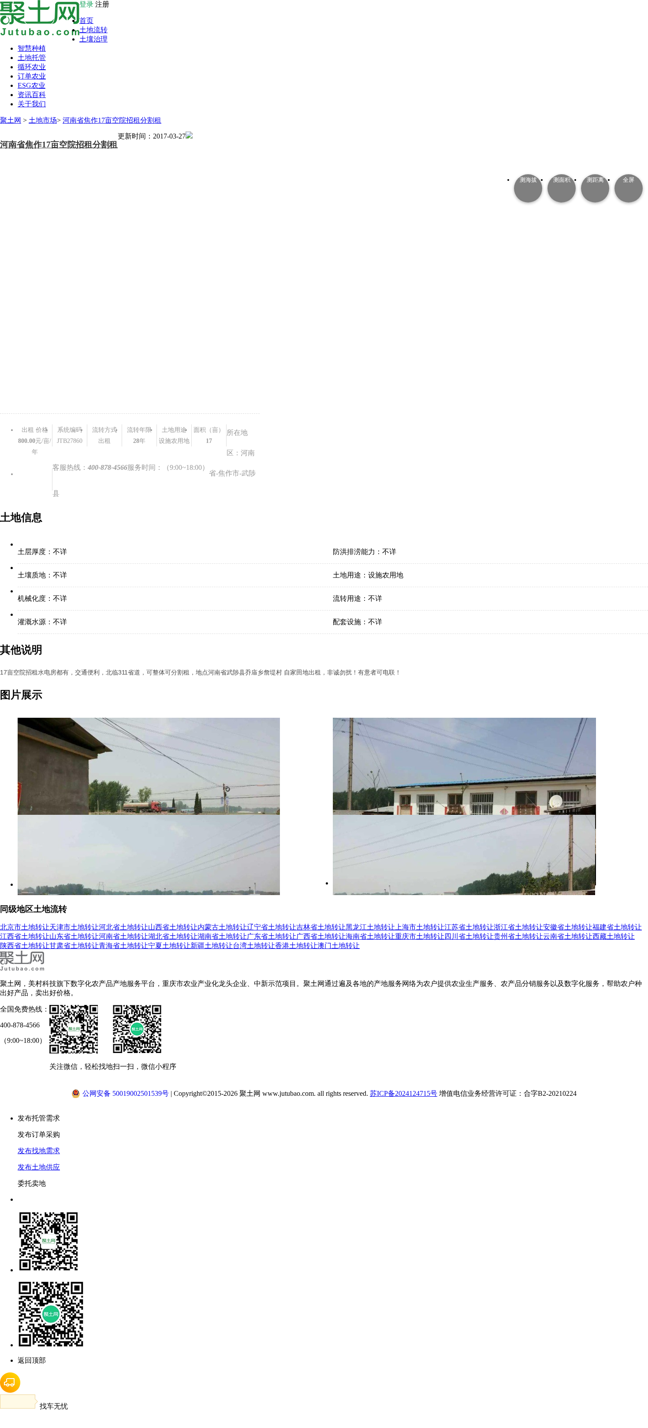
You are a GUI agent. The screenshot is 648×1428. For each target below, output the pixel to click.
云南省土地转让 (567, 936)
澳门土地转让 (338, 945)
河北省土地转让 (123, 927)
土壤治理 (93, 39)
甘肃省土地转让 (74, 945)
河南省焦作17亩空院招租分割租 (112, 120)
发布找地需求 (39, 1150)
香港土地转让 (296, 945)
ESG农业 (31, 85)
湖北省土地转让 (172, 936)
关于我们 (32, 104)
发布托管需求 (39, 1118)
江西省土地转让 (24, 936)
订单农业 (32, 76)
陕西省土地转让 (24, 945)
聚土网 (10, 120)
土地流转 (93, 30)
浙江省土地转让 (518, 927)
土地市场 (43, 120)
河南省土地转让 (123, 936)
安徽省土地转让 (567, 927)
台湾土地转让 (254, 945)
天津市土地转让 (74, 927)
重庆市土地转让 (419, 936)
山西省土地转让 (172, 927)
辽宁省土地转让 (271, 927)
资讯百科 (32, 94)
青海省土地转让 (123, 945)
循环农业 (32, 67)
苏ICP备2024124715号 (403, 1093)
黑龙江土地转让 (370, 927)
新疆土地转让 (211, 945)
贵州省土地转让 (518, 936)
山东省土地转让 (74, 936)
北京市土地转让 (24, 927)
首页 (86, 20)
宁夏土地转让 (169, 945)
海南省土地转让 (370, 936)
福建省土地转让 (617, 927)
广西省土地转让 (321, 936)
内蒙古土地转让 (222, 927)
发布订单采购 (39, 1134)
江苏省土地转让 (469, 927)
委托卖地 (32, 1183)
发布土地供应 (39, 1167)
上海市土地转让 (419, 927)
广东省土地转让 (271, 936)
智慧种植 (32, 48)
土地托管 (32, 57)
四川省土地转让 (469, 936)
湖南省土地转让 (222, 936)
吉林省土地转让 (321, 927)
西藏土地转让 (613, 936)
